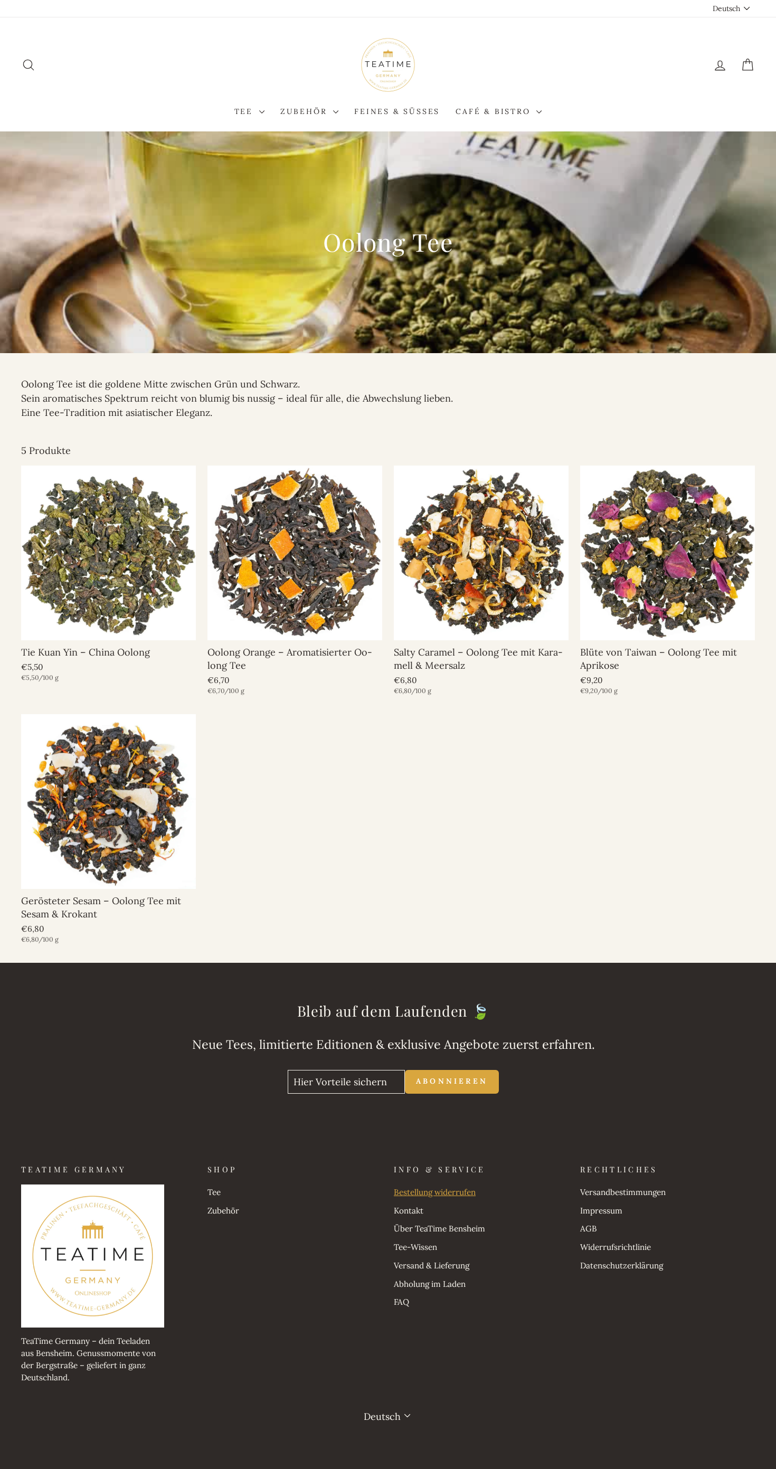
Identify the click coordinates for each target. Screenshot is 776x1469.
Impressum (601, 1211)
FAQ (401, 1302)
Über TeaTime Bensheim (439, 1229)
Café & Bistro (495, 111)
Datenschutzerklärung (621, 1266)
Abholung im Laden (430, 1284)
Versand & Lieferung (431, 1266)
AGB (588, 1229)
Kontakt (408, 1211)
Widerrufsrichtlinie (615, 1247)
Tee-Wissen (415, 1247)
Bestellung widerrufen (435, 1192)
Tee (245, 111)
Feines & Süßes (397, 111)
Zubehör (305, 111)
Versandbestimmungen (623, 1192)
